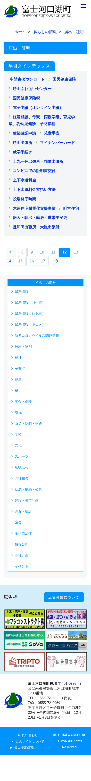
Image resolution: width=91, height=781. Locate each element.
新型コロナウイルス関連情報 (37, 335)
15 (20, 261)
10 (42, 252)
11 (53, 252)
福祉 (18, 357)
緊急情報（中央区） (30, 325)
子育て (20, 369)
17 (43, 261)
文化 (18, 445)
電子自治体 (23, 533)
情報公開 (21, 544)
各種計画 (21, 555)
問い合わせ (30, 735)
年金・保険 (23, 401)
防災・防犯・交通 (28, 423)
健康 (18, 379)
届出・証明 (23, 347)
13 (76, 252)
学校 (18, 434)
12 (64, 252)
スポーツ (21, 456)
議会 (18, 522)
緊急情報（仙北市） (30, 314)
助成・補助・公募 (28, 489)
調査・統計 (23, 511)
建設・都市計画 (27, 500)
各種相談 (21, 478)
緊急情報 (21, 292)
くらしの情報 (45, 282)
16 (32, 261)
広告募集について (63, 597)
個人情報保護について (30, 748)
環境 (18, 412)
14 (9, 261)
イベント (21, 566)
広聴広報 (21, 467)
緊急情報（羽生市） (30, 303)
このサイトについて (30, 741)
